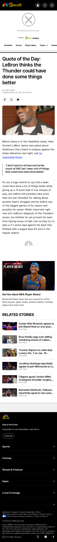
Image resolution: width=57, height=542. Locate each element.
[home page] (12, 5)
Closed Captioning (27, 512)
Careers (15, 512)
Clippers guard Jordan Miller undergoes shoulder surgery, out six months (35, 378)
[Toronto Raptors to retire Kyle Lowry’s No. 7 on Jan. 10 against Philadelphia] (9, 353)
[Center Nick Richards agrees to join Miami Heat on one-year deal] (9, 326)
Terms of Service (41, 516)
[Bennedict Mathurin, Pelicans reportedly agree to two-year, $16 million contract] (9, 392)
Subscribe (8, 436)
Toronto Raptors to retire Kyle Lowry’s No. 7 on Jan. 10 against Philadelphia (35, 352)
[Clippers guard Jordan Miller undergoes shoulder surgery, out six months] (9, 379)
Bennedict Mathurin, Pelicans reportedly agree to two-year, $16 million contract (35, 391)
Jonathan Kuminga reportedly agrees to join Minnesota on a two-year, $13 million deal (36, 365)
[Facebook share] (4, 99)
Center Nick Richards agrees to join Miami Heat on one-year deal (36, 325)
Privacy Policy (45, 514)
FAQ (37, 512)
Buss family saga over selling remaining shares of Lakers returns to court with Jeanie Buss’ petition (35, 338)
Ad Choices (33, 514)
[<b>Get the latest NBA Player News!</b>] (28, 276)
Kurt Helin (23, 329)
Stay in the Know (10, 424)
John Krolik (10, 90)
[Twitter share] (11, 99)
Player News (30, 45)
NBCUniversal (18, 521)
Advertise (6, 512)
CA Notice (28, 516)
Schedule (8, 45)
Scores (19, 45)
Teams (42, 45)
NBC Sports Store (10, 514)
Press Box (23, 514)
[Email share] (18, 99)
